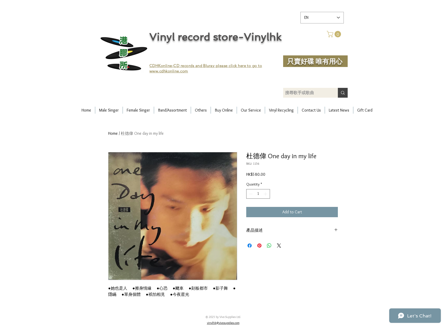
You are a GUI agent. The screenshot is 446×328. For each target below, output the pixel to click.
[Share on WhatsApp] (269, 245)
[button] (335, 34)
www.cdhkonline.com (168, 71)
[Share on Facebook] (249, 245)
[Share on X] (279, 245)
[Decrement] (250, 193)
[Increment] (266, 193)
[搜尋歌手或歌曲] (343, 93)
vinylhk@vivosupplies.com (223, 323)
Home (113, 133)
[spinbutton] (258, 193)
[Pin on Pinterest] (259, 245)
